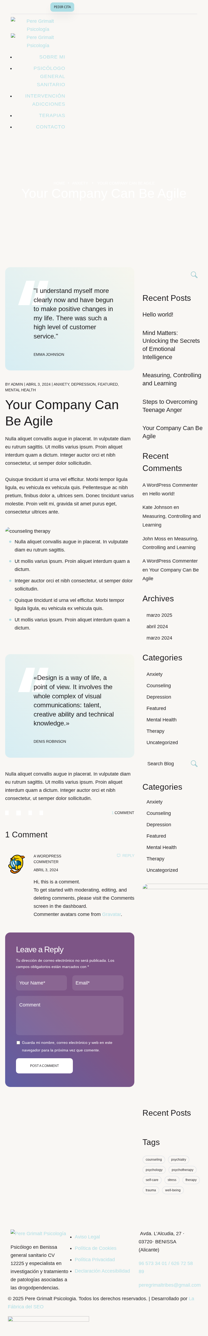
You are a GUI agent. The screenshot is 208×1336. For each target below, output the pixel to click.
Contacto (50, 127)
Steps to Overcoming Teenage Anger (169, 405)
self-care (152, 1180)
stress (172, 1180)
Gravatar (111, 914)
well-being (173, 1190)
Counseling (159, 685)
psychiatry (178, 1159)
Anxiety (80, 183)
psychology (154, 1170)
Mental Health (20, 390)
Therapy (155, 731)
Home (59, 183)
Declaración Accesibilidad (102, 1271)
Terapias (52, 115)
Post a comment (44, 1066)
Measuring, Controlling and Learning (171, 379)
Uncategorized (162, 742)
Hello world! (157, 314)
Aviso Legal (87, 1237)
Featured (108, 384)
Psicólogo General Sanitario (49, 76)
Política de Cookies (95, 1248)
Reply (128, 855)
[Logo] (38, 1233)
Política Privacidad (95, 1259)
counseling (154, 1159)
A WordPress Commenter (170, 485)
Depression (83, 384)
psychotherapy (182, 1170)
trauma (151, 1190)
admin (17, 384)
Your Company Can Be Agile (172, 432)
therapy (191, 1180)
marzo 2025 (159, 615)
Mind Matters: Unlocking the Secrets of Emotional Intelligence (171, 345)
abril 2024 (157, 626)
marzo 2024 (159, 638)
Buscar (195, 275)
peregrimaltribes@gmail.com (170, 1285)
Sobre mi (52, 57)
